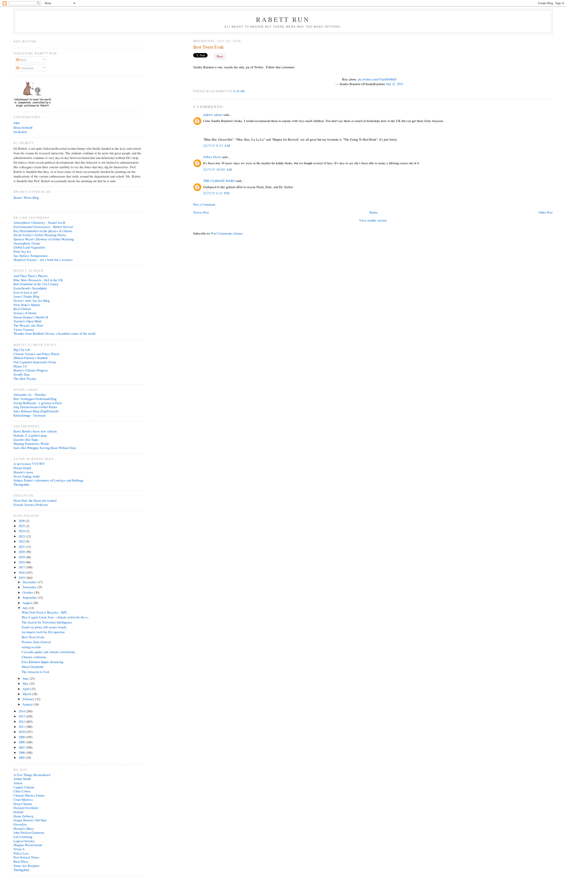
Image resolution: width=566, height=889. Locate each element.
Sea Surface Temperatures (30, 255)
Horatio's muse (23, 472)
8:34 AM (239, 91)
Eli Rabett (20, 132)
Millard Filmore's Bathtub (30, 358)
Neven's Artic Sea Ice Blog (31, 300)
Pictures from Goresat (36, 642)
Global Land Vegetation (29, 247)
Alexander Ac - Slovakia (29, 394)
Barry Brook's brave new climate (35, 431)
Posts (23, 59)
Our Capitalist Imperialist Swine (34, 362)
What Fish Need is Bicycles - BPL (44, 612)
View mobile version (372, 220)
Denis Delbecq (23, 816)
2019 (22, 557)
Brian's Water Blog (26, 197)
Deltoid (18, 812)
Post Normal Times (26, 857)
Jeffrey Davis (212, 157)
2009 (22, 737)
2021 (22, 546)
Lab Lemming (22, 836)
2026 (22, 520)
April (26, 688)
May (26, 683)
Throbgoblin (21, 484)
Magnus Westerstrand (27, 845)
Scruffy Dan (21, 374)
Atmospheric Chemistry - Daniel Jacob (39, 222)
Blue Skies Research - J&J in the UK (38, 280)
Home (373, 212)
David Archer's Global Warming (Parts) (39, 235)
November (30, 587)
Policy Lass (21, 853)
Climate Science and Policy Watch (36, 354)
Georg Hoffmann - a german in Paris (37, 403)
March (27, 694)
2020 (22, 551)
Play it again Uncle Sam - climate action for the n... (56, 617)
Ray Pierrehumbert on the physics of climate (42, 231)
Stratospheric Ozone (26, 243)
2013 (22, 716)
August (28, 602)
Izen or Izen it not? (25, 292)
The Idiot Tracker (24, 378)
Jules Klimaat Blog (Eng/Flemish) (36, 411)
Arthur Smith (22, 778)
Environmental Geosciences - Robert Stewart (43, 226)
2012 (22, 721)
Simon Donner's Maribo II (30, 317)
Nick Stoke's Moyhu (26, 304)
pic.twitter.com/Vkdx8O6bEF (377, 79)
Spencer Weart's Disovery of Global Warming (43, 239)
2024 (22, 531)
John (16, 122)
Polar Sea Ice (22, 251)
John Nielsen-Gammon (28, 832)
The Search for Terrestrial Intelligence (47, 622)
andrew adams (212, 114)
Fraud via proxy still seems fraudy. (44, 627)
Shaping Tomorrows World (30, 443)
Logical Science (24, 841)
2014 (22, 711)
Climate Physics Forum (28, 795)
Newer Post (201, 212)
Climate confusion (34, 657)
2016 (22, 572)
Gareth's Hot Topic (25, 439)
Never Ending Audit (26, 476)
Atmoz (18, 783)
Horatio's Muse (23, 828)
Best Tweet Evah (208, 47)
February (29, 699)
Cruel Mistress (23, 799)
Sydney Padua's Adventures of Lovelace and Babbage (48, 480)
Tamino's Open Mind (27, 321)
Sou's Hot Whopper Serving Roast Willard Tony (44, 447)
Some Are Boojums (26, 865)
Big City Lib (21, 349)
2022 (22, 541)
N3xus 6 (18, 849)
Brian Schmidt (23, 127)
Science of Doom (24, 313)
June (26, 678)
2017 (22, 567)
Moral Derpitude (33, 666)
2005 (22, 757)
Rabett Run (283, 19)
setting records (31, 647)
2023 (22, 536)
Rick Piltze (20, 861)
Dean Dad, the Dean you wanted (34, 500)
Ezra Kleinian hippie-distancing (42, 662)
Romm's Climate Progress (30, 370)
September (30, 597)
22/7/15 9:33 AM (216, 145)
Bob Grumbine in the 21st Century (36, 284)
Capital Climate (23, 787)
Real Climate (22, 308)
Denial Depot (22, 468)
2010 (22, 731)
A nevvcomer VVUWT (28, 463)
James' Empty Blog (26, 296)
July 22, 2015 (394, 84)
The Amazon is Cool (35, 671)
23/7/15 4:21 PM (216, 193)
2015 (22, 577)
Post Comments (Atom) (227, 233)
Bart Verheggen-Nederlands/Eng (34, 398)
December (30, 582)
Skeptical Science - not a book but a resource (43, 259)
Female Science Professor (30, 504)
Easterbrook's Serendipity (30, 288)
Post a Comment (204, 204)
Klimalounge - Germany (29, 415)
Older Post (546, 212)
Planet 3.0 (20, 366)
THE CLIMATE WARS (219, 180)
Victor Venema (23, 329)
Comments (26, 68)
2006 (22, 752)
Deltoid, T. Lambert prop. (30, 435)
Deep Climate (22, 803)
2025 (22, 526)
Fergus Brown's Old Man (29, 820)
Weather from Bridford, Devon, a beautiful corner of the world (54, 333)
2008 (22, 742)
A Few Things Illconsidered (31, 774)
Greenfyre (20, 824)
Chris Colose (22, 791)
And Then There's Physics (30, 275)
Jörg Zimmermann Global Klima (35, 407)
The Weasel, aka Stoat (28, 325)
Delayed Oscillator (25, 807)
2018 (22, 562)
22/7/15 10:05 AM (217, 169)
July (26, 608)
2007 (22, 747)
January (28, 704)
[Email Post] (246, 91)
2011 (22, 726)
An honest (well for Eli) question (43, 632)
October (28, 592)
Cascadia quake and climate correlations (48, 652)
